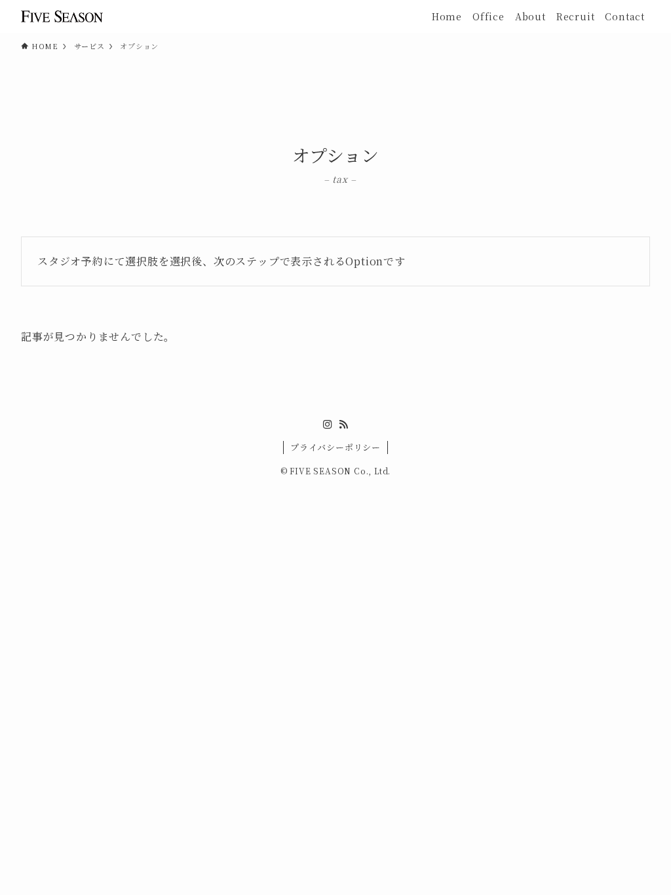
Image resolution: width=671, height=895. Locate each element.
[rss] (343, 424)
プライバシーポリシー (335, 447)
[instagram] (328, 424)
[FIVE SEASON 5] (62, 16)
